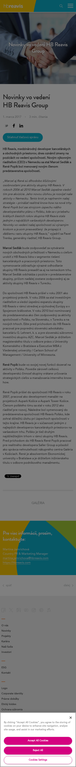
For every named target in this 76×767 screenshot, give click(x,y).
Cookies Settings (38, 760)
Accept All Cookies (38, 740)
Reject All (38, 750)
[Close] (71, 718)
